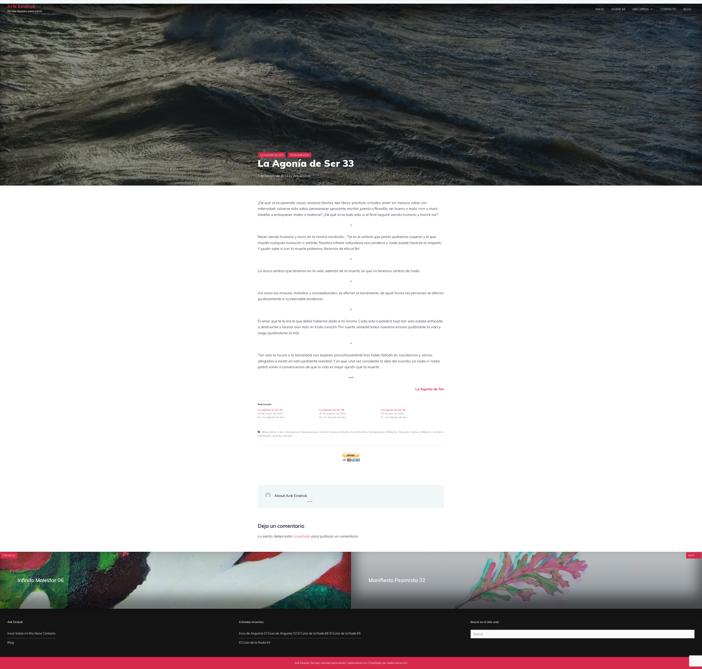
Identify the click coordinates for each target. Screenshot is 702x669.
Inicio (599, 9)
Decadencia (292, 432)
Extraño (345, 432)
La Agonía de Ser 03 (270, 409)
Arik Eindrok (21, 6)
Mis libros (641, 9)
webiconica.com (397, 663)
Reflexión (425, 432)
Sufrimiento (264, 435)
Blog (687, 9)
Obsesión (404, 432)
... (310, 499)
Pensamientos (299, 155)
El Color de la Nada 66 (313, 633)
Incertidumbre (359, 432)
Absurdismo (269, 432)
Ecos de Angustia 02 (282, 633)
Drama (324, 432)
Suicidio (277, 435)
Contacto (668, 9)
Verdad (287, 435)
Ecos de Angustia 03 (253, 633)
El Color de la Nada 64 (254, 642)
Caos (281, 432)
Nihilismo (391, 432)
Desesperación (310, 432)
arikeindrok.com (357, 663)
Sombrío (438, 432)
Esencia (334, 432)
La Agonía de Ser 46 (393, 409)
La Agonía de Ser (272, 155)
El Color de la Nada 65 (345, 633)
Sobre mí (618, 9)
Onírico (415, 432)
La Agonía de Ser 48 (331, 409)
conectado (302, 536)
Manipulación (377, 432)
